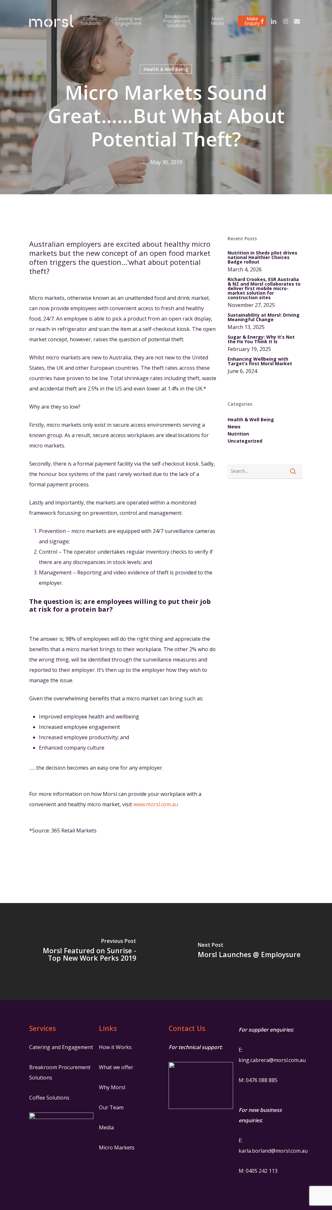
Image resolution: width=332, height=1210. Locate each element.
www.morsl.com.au (155, 804)
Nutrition (238, 434)
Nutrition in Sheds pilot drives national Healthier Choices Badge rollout (262, 257)
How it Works (115, 1047)
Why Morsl (112, 1087)
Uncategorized (245, 441)
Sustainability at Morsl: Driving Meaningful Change (264, 317)
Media (106, 1127)
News (234, 426)
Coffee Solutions (49, 1097)
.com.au (299, 1150)
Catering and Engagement (61, 1047)
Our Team (111, 1107)
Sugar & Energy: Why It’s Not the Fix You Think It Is (261, 339)
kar (243, 1150)
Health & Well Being (166, 69)
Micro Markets (117, 1147)
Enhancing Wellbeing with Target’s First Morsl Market (260, 361)
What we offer (116, 1067)
